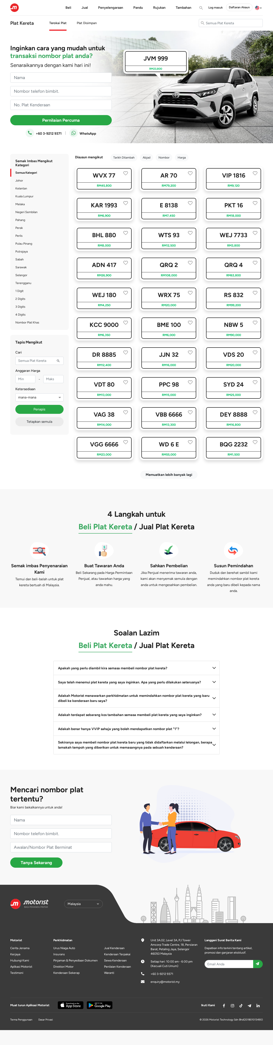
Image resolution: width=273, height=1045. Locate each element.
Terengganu (23, 283)
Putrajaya (21, 251)
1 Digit (19, 291)
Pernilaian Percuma (61, 120)
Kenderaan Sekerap (66, 973)
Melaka (20, 204)
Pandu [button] (138, 8)
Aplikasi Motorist (21, 967)
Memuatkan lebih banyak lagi (169, 475)
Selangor (21, 275)
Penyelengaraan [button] (110, 8)
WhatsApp (87, 133)
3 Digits (20, 307)
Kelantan (21, 188)
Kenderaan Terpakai (117, 954)
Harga (182, 157)
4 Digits (20, 314)
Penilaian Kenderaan (117, 967)
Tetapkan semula (39, 422)
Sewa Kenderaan (115, 960)
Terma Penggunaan (21, 1019)
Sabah (19, 259)
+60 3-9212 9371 (48, 133)
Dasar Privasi (45, 1019)
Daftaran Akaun (239, 7)
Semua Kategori (26, 173)
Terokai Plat (58, 23)
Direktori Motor (63, 967)
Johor (19, 180)
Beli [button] (68, 8)
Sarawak (21, 267)
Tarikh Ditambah (124, 157)
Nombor (164, 157)
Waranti (109, 973)
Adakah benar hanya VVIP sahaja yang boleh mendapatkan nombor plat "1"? (118, 729)
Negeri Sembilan (26, 212)
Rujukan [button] (159, 8)
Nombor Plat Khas (27, 322)
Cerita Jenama (19, 948)
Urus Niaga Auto (64, 948)
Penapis (39, 409)
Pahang (20, 220)
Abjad (146, 157)
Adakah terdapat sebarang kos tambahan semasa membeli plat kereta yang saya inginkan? (130, 715)
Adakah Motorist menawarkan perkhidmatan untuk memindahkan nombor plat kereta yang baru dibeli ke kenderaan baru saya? (133, 698)
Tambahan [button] (183, 8)
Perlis (19, 236)
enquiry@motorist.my (165, 982)
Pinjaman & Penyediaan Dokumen (75, 960)
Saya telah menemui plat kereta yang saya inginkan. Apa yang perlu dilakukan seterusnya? (129, 682)
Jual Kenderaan (114, 948)
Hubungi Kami (19, 960)
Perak (19, 228)
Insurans (59, 954)
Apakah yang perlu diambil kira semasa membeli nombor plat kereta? (112, 668)
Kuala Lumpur (24, 196)
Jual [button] (84, 8)
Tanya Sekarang (36, 862)
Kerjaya (15, 954)
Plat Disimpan (87, 23)
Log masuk (215, 7)
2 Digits (20, 299)
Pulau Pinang (23, 243)
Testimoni (16, 973)
